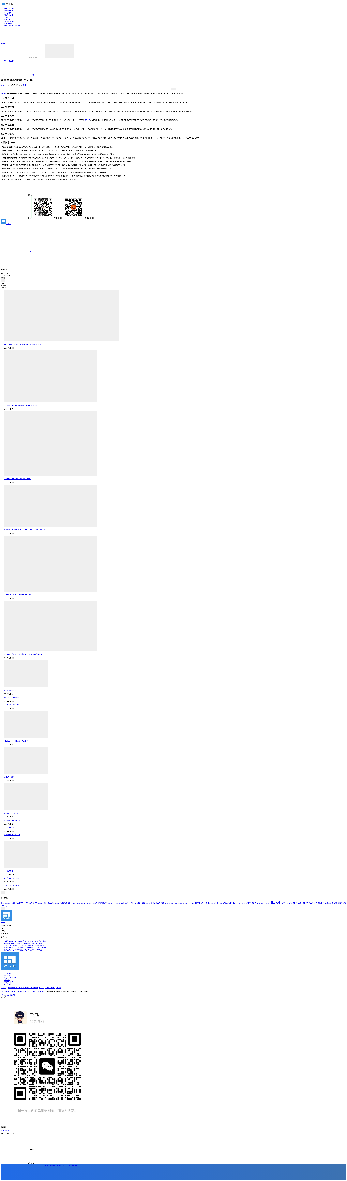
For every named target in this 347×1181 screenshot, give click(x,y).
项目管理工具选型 (312, 903)
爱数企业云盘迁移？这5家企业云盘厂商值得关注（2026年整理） (25, 530)
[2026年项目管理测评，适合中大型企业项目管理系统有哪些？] (50, 650)
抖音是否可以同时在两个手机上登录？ (16, 741)
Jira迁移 (46, 903)
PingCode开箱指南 (10, 978)
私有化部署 (200, 902)
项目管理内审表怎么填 (11, 878)
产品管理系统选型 (103, 903)
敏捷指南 (7, 975)
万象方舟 (58, 988)
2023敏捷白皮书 (9, 973)
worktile (3, 85)
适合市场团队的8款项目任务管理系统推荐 (17, 479)
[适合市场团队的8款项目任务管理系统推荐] (50, 475)
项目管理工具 (294, 903)
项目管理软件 (330, 903)
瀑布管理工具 (158, 903)
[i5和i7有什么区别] (26, 773)
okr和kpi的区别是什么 (11, 813)
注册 (5, 43)
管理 (211, 903)
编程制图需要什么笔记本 (12, 835)
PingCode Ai (8, 23)
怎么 (148, 903)
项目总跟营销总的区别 (11, 827)
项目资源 (87, 120)
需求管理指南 (8, 982)
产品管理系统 (91, 903)
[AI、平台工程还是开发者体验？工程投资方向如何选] (50, 402)
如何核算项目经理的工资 (12, 820)
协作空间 (41, 988)
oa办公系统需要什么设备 (12, 697)
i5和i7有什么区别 (9, 777)
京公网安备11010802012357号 (23, 991)
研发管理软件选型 (185, 903)
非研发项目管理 (9, 8)
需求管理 (242, 903)
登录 (2, 43)
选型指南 (231, 902)
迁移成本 (218, 903)
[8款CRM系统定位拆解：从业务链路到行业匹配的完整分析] (61, 341)
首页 (9, 61)
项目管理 (4, 93)
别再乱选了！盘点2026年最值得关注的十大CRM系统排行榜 (23, 950)
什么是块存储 (8, 871)
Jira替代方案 (8, 13)
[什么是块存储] (26, 867)
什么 (127, 903)
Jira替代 (22, 903)
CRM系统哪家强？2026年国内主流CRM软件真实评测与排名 (23, 943)
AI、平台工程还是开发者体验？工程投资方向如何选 (21, 405)
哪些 (134, 903)
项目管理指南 (8, 984)
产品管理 (17, 988)
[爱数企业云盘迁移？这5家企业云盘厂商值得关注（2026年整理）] (50, 526)
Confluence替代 (8, 903)
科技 (24, 85)
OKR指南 (7, 980)
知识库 (168, 903)
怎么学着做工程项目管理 (12, 885)
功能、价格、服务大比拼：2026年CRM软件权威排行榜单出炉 (24, 945)
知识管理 (7, 19)
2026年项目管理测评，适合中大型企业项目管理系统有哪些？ (23, 654)
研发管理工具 (175, 903)
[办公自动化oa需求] (26, 687)
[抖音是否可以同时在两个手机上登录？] (26, 737)
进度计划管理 (8, 15)
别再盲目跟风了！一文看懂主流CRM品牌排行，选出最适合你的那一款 (27, 948)
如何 (141, 903)
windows (81, 903)
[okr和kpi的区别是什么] (26, 809)
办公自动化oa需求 (10, 690)
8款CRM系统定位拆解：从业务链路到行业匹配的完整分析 (23, 344)
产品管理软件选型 (117, 903)
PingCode (67, 902)
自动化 (47, 988)
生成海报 (31, 251)
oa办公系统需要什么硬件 (12, 705)
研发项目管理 (8, 11)
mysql (56, 903)
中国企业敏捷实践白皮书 (12, 25)
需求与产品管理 (9, 17)
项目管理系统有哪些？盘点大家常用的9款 (17, 595)
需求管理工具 (253, 903)
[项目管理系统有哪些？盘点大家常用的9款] (50, 591)
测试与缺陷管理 (9, 21)
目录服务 (52, 988)
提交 (2, 278)
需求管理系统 (265, 903)
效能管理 (29, 988)
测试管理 (35, 988)
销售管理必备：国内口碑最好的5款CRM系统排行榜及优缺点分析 (25, 941)
